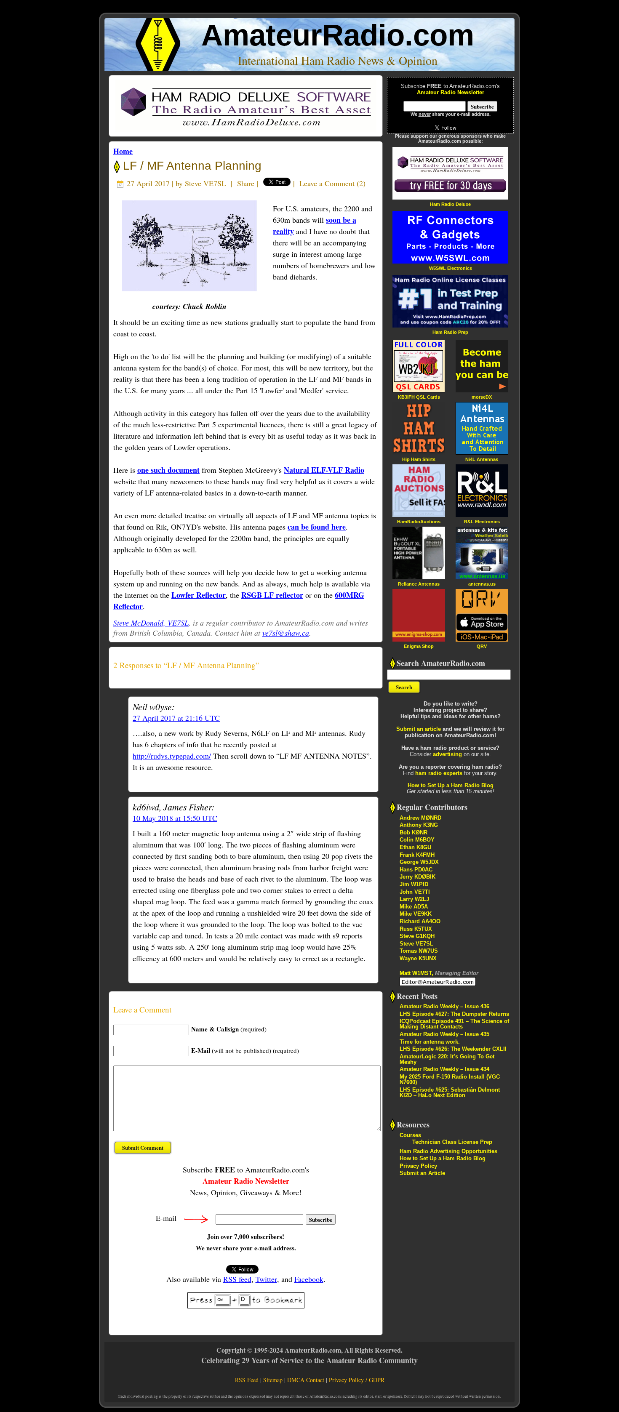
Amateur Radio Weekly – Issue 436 (444, 1006)
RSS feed (237, 1279)
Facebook (308, 1279)
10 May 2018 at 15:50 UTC (175, 818)
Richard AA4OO (420, 921)
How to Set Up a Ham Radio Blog (451, 785)
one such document (168, 469)
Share (245, 183)
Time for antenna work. (430, 1042)
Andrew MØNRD (420, 818)
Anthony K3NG (419, 825)
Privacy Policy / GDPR (356, 1380)
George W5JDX (419, 862)
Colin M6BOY (417, 840)
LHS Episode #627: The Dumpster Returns (454, 1014)
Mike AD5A (414, 906)
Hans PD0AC (416, 869)
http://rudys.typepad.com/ (172, 756)
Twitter (266, 1279)
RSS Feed (247, 1380)
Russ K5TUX (416, 929)
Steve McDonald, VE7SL (151, 623)
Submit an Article (422, 1173)
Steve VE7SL (205, 183)
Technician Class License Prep (452, 1142)
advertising (447, 754)
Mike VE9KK (416, 914)
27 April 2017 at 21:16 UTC (176, 718)
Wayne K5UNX (418, 958)
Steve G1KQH (417, 936)
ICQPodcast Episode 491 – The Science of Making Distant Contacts (454, 1024)
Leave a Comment (327, 183)
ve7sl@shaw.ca (285, 633)
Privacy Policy (418, 1166)
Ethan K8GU (415, 847)
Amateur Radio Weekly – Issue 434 (444, 1069)
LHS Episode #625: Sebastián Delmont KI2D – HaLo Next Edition (450, 1092)
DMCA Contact (305, 1380)
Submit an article (418, 729)
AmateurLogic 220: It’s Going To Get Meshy (447, 1059)
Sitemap (273, 1380)
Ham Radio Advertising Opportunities (448, 1151)
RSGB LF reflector (272, 594)
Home (123, 151)
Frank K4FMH (417, 855)
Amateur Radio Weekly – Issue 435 (444, 1034)
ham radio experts (438, 773)
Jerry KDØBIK (417, 877)
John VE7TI (415, 892)
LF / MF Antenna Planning (190, 165)
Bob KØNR (413, 832)
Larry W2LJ (414, 899)
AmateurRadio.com (337, 35)
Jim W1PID (414, 884)
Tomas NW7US (419, 951)
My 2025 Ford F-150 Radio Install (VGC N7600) (450, 1079)
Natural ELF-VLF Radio (324, 469)
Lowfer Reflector (198, 594)
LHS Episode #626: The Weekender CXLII (453, 1049)
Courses (410, 1135)
